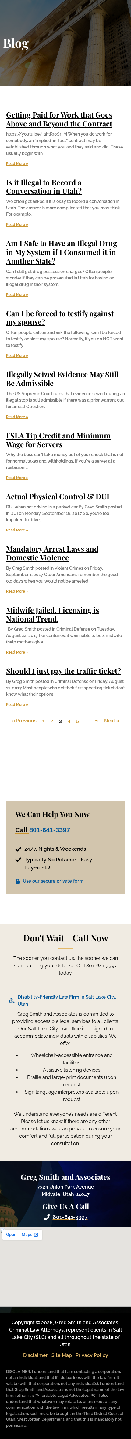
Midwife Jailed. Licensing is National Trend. (52, 614)
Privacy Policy (92, 1355)
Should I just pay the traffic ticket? (63, 671)
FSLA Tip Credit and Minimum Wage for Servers (58, 439)
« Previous (24, 721)
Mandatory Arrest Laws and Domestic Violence (52, 553)
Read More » (17, 164)
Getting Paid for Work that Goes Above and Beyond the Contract (59, 119)
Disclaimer (35, 1355)
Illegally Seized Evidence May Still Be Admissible (62, 378)
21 (95, 721)
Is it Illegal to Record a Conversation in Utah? (44, 186)
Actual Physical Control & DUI (57, 496)
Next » (111, 721)
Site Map (61, 1355)
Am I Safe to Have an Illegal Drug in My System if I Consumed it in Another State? (61, 252)
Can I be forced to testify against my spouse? (60, 317)
